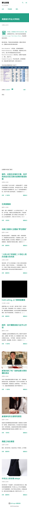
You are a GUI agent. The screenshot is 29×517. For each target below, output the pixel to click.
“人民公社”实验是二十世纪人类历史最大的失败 (14, 255)
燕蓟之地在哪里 (8, 441)
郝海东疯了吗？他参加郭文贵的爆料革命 (14, 371)
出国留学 (8, 89)
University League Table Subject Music (11, 36)
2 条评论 (7, 220)
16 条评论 (7, 343)
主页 (3, 9)
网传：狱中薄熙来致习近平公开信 (14, 326)
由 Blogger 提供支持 (15, 503)
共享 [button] (24, 89)
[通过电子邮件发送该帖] (12, 89)
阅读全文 (25, 195)
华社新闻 (10, 9)
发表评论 (7, 245)
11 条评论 (7, 389)
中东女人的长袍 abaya (11, 478)
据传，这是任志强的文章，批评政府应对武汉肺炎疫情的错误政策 (14, 176)
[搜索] (23, 3)
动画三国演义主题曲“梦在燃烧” (14, 229)
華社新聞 (5, 2)
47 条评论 (7, 195)
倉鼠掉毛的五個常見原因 (11, 416)
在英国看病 (6, 204)
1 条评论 (7, 432)
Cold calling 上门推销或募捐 (13, 300)
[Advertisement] (14, 149)
